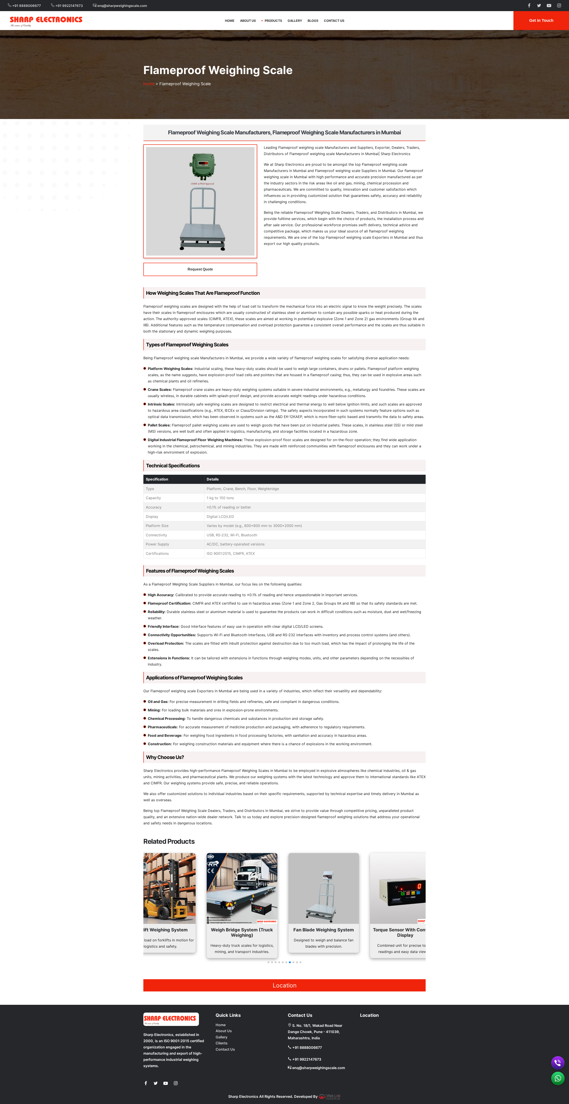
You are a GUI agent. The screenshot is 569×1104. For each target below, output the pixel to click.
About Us (248, 20)
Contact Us (334, 20)
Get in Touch (541, 20)
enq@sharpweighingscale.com (121, 6)
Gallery (295, 20)
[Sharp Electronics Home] (171, 1019)
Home (229, 20)
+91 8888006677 (26, 6)
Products (273, 20)
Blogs (313, 20)
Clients (222, 1043)
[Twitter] (155, 1083)
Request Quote (200, 269)
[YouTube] (165, 1083)
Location (285, 985)
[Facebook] (145, 1083)
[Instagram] (175, 1083)
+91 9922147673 (68, 6)
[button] (268, 962)
